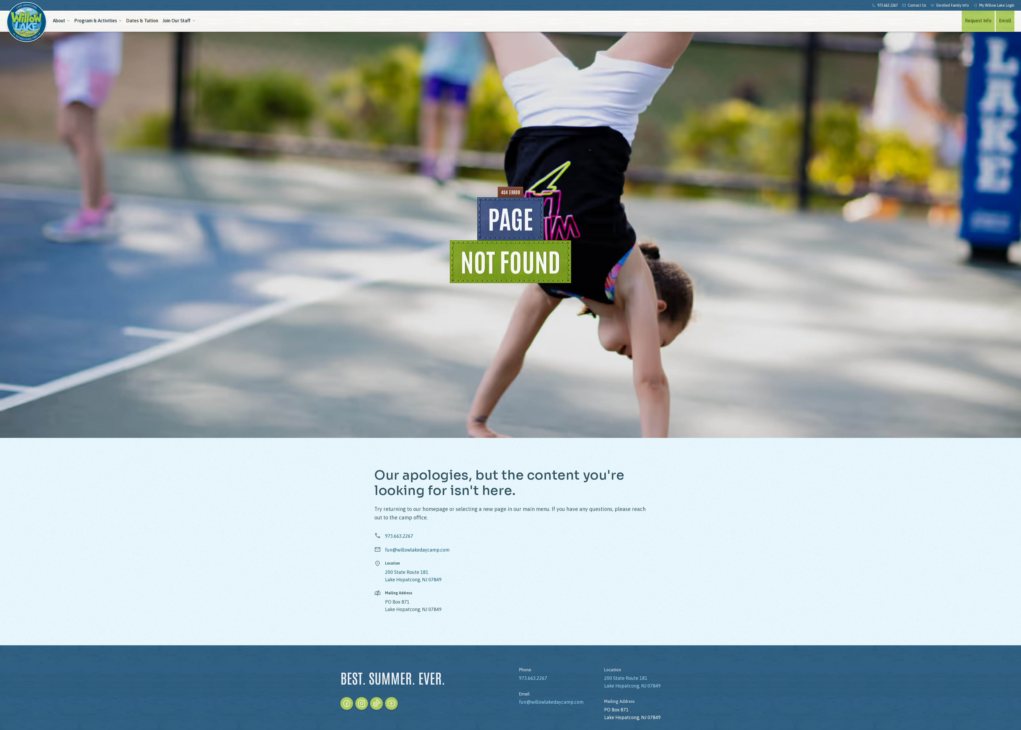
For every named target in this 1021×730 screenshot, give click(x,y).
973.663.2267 (399, 536)
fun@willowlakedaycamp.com (417, 550)
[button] (61, 21)
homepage (435, 509)
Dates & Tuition (142, 20)
